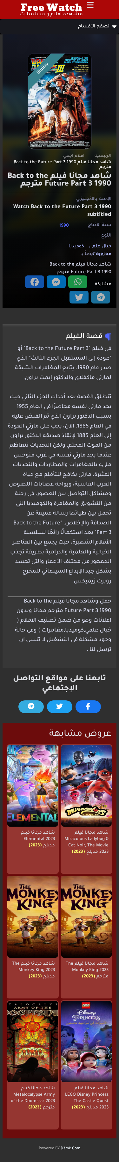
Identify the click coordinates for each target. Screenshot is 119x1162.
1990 (64, 225)
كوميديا (76, 246)
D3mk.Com (70, 1148)
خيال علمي (100, 246)
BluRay (43, 69)
